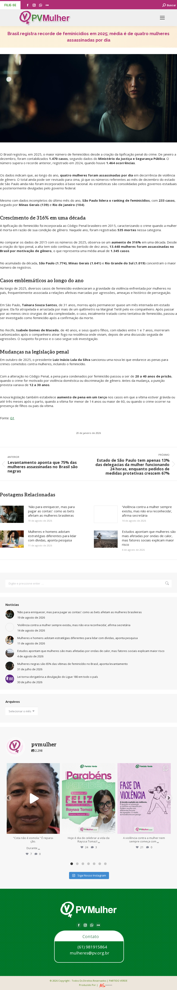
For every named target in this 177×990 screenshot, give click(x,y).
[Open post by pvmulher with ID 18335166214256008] (88, 798)
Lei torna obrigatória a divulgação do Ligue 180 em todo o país (57, 677)
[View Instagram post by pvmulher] (55, 828)
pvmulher (33, 767)
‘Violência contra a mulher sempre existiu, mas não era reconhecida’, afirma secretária (147, 511)
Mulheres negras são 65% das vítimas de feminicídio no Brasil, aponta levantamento (72, 664)
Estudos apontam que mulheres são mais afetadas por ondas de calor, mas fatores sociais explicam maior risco (149, 538)
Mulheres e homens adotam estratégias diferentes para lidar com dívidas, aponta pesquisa (52, 535)
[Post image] (12, 514)
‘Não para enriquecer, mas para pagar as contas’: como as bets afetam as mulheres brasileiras (51, 511)
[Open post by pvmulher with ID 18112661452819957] (144, 798)
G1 (12, 418)
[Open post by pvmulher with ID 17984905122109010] (33, 798)
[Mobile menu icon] (162, 18)
